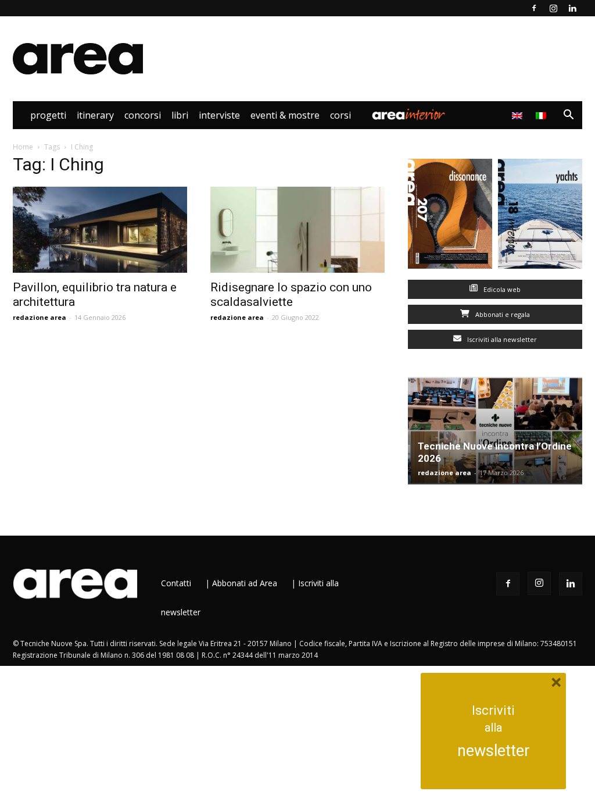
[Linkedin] (572, 8)
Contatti (176, 583)
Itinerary (95, 115)
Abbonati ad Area (244, 583)
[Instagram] (553, 8)
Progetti (48, 115)
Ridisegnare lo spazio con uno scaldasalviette (291, 294)
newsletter (493, 750)
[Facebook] (534, 8)
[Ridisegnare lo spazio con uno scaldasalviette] (297, 230)
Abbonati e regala (502, 314)
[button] (568, 116)
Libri (179, 115)
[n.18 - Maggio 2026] (540, 216)
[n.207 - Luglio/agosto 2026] (450, 216)
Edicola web (501, 289)
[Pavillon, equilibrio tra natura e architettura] (100, 230)
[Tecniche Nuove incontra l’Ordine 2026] (495, 430)
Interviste (219, 115)
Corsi (340, 115)
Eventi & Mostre (285, 115)
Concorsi (142, 115)
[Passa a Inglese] (519, 115)
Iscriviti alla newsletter (501, 339)
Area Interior (408, 115)
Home (23, 147)
